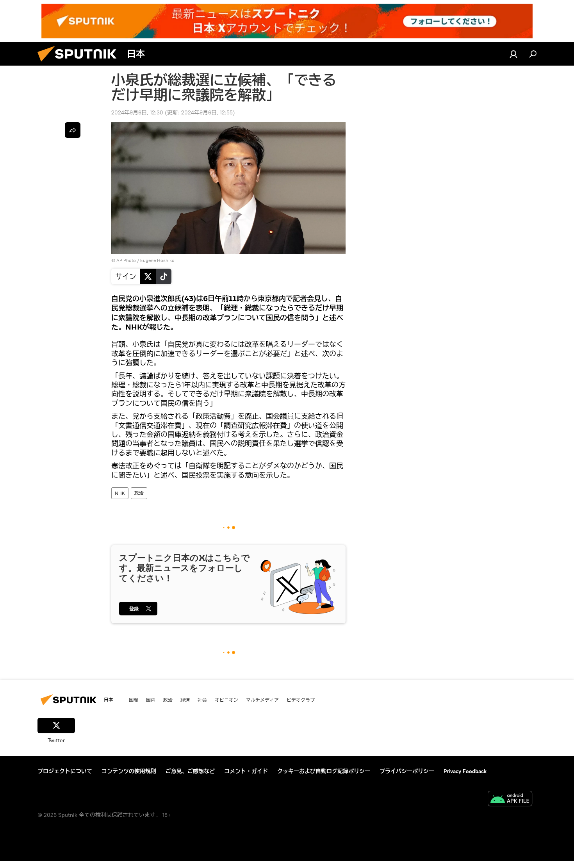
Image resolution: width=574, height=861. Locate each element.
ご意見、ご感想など (190, 771)
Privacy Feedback (465, 771)
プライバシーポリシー (407, 771)
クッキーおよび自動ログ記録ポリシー (323, 771)
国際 (133, 699)
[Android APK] (510, 799)
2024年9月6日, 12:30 (137, 112)
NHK (120, 493)
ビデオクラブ (301, 699)
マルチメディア (262, 699)
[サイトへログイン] (513, 54)
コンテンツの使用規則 (129, 771)
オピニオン (226, 699)
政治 (139, 493)
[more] (72, 130)
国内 (150, 699)
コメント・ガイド (246, 771)
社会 (202, 699)
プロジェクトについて (64, 771)
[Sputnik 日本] (80, 63)
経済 (185, 699)
